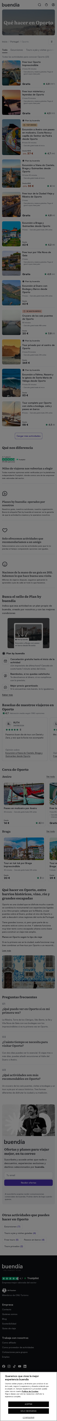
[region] (28, 1396)
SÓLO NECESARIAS (28, 1411)
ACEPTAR (28, 1404)
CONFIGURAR (28, 1418)
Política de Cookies (30, 1391)
